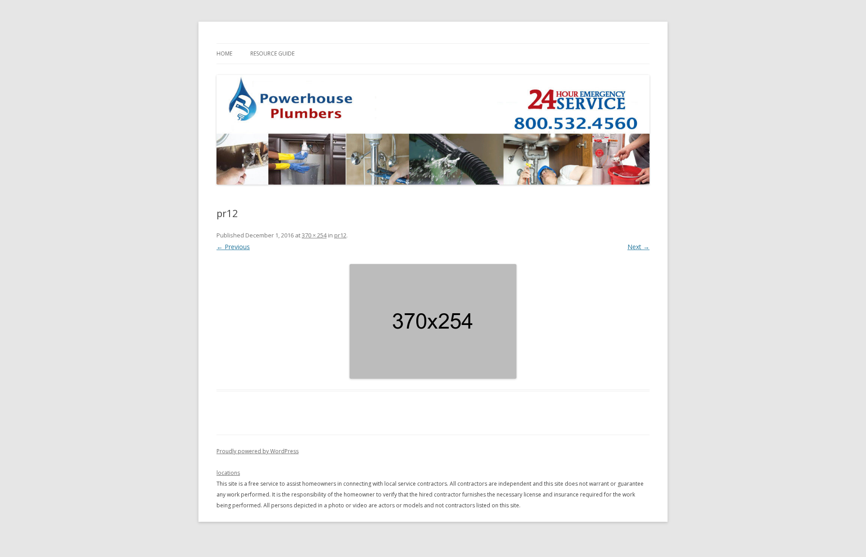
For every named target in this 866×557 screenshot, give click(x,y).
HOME (224, 53)
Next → (638, 246)
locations (228, 473)
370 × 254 (314, 235)
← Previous (233, 246)
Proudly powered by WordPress (257, 451)
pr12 (340, 235)
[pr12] (433, 321)
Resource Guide (272, 53)
